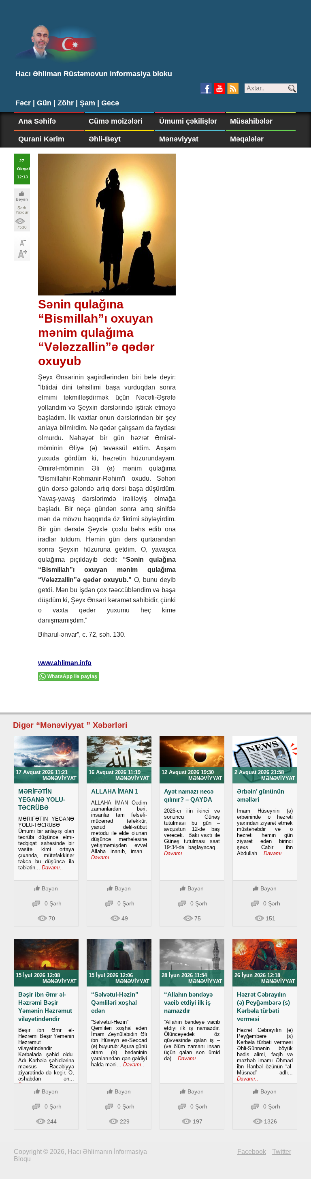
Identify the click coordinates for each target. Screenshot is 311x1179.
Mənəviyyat (178, 139)
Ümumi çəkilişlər (188, 121)
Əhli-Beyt (105, 139)
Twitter (281, 1151)
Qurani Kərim (41, 139)
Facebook (251, 1151)
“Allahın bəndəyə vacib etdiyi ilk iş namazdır (188, 1002)
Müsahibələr (251, 121)
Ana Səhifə (37, 121)
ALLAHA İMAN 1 (114, 791)
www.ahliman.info (65, 662)
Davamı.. (51, 867)
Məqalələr (247, 139)
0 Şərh (53, 903)
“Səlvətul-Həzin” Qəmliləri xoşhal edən (114, 1002)
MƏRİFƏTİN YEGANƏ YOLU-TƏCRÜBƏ (41, 799)
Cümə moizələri (116, 121)
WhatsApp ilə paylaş (72, 676)
